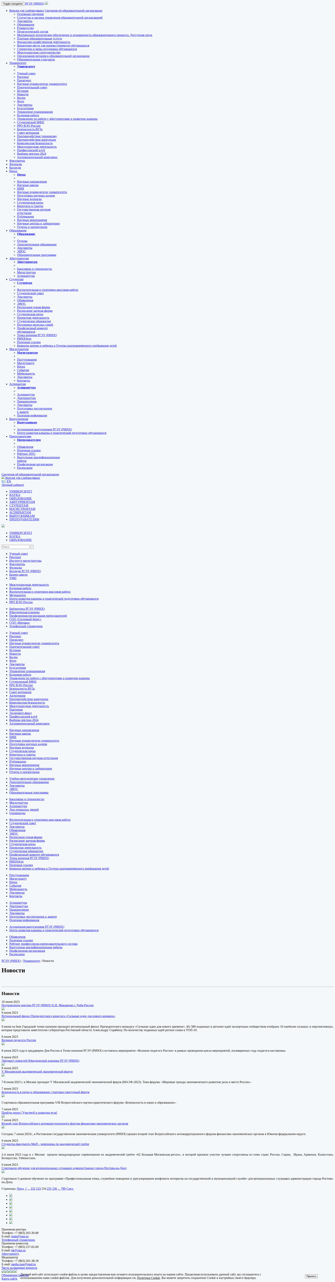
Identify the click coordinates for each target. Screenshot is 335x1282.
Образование (25, 24)
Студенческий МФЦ (30, 122)
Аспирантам (17, 384)
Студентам (16, 279)
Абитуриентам (19, 258)
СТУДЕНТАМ (18, 505)
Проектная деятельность (33, 317)
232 (33, 1188)
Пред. (20, 1188)
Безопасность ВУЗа (29, 129)
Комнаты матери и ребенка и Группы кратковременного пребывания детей (67, 345)
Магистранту (26, 363)
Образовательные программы (36, 255)
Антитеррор (17, 695)
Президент (24, 80)
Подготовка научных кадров (36, 195)
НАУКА (14, 495)
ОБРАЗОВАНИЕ (20, 498)
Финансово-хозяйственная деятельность (43, 42)
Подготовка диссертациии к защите (33, 916)
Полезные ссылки (29, 342)
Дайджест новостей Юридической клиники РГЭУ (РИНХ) (40, 1060)
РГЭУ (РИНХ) (34, 3)
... (29, 1188)
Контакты (23, 380)
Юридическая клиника (24, 612)
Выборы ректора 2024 (31, 153)
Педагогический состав (32, 31)
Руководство (25, 28)
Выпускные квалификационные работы (35, 947)
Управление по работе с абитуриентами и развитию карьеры (57, 118)
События (23, 370)
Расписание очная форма (33, 307)
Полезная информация (32, 415)
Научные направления (32, 181)
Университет (17, 63)
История (22, 90)
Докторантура (26, 398)
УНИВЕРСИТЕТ (20, 491)
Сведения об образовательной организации (73, 10)
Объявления (25, 300)
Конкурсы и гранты (30, 206)
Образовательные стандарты (36, 59)
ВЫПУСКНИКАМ (22, 515)
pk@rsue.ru (18, 1250)
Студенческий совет (30, 293)
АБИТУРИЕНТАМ (22, 502)
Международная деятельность (37, 146)
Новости (22, 94)
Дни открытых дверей (24, 809)
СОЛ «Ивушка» (19, 622)
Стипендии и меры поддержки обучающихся (47, 49)
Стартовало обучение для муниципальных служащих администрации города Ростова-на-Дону (64, 1168)
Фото (20, 101)
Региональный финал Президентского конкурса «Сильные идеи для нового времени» (58, 1016)
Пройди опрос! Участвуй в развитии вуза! (29, 1112)
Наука (13, 171)
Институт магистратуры (25, 560)
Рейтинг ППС (26, 453)
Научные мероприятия (32, 220)
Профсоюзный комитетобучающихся (32, 330)
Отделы (22, 241)
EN (9, 481)
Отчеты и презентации (32, 227)
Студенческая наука (30, 202)
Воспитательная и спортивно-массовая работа (47, 289)
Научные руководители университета (42, 84)
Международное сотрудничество (38, 52)
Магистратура (26, 272)
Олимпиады (17, 813)
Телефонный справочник (26, 626)
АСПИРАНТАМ (20, 512)
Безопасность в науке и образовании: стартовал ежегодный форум (45, 1092)
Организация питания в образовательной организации (53, 56)
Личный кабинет (13, 484)
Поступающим (27, 359)
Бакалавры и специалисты (34, 268)
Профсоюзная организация (35, 464)
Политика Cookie (148, 1277)
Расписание (25, 467)
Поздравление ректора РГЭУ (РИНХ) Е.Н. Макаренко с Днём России (48, 1005)
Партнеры (16, 709)
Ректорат (23, 77)
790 (63, 1188)
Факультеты (17, 160)
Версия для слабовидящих (26, 10)
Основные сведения (30, 14)
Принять (311, 1276)
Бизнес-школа (18, 574)
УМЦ (12, 578)
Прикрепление (27, 401)
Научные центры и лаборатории (38, 223)
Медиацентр (17, 595)
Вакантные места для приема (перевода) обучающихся (53, 45)
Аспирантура (26, 275)
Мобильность (26, 373)
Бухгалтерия (25, 108)
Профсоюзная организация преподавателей (38, 615)
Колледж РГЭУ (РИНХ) (25, 571)
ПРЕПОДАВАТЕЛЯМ (24, 519)
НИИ (20, 188)
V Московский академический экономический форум (37, 1071)
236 (54, 1188)
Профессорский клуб (31, 150)
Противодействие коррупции (36, 139)
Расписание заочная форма (35, 310)
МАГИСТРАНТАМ (22, 509)
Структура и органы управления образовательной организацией (60, 17)
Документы (24, 21)
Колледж (15, 167)
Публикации (25, 216)
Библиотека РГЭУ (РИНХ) (27, 608)
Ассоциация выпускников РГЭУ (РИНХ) (44, 429)
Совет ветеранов (28, 132)
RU (4, 481)
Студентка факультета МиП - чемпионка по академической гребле (45, 1144)
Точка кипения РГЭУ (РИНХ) (37, 335)
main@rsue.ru (19, 1236)
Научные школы (28, 185)
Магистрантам (18, 349)
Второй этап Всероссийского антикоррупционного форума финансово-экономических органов (65, 1123)
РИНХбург (24, 338)
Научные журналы (29, 199)
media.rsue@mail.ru (23, 1264)
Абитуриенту (10, 1253)
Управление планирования (35, 111)
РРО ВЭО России (29, 125)
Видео (21, 97)
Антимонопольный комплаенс (37, 157)
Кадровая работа (28, 115)
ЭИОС (21, 251)
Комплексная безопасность (35, 143)
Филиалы (15, 164)
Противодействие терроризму (37, 136)
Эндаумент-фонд (20, 713)
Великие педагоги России (19, 1040)
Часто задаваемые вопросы (19, 1267)
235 (49, 1188)
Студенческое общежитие (34, 321)
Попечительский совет (32, 87)
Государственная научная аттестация (33, 758)
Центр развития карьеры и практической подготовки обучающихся (61, 433)
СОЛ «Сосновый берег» (25, 619)
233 (38, 1188)
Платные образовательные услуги (39, 38)
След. (70, 1188)
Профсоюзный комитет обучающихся (34, 854)
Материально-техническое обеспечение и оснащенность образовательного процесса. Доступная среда (84, 35)
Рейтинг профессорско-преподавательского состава (43, 943)
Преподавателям (20, 436)
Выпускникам (18, 419)
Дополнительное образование (37, 244)
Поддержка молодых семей (35, 324)
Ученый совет (26, 73)
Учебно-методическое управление (31, 778)
